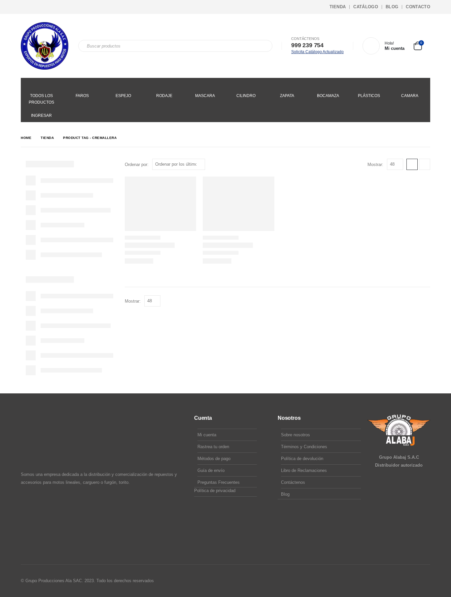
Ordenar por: (137, 164)
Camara (409, 95)
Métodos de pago (213, 458)
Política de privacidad (214, 490)
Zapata (287, 95)
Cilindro (246, 95)
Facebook (399, 581)
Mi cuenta (206, 434)
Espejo (123, 95)
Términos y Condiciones (304, 446)
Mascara (205, 95)
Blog (392, 6)
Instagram (412, 581)
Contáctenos (293, 482)
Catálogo (365, 6)
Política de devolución (302, 458)
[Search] (263, 45)
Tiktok (425, 581)
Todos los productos (41, 99)
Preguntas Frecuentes (218, 482)
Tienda (338, 6)
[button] (412, 164)
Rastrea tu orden (213, 446)
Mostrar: (375, 164)
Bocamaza (328, 95)
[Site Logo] (44, 46)
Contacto (418, 6)
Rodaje (164, 95)
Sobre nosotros (295, 434)
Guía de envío (211, 470)
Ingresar (41, 115)
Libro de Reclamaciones (304, 470)
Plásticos (369, 95)
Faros (82, 95)
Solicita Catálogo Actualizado (317, 52)
